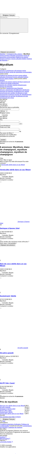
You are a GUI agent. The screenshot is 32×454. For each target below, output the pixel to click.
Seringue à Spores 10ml (9, 228)
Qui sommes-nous (5, 417)
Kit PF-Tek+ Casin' (7, 383)
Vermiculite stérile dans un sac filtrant (15, 170)
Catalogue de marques (15, 427)
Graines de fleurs (5, 58)
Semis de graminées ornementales (14, 56)
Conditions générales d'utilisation (10, 424)
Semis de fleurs (5, 55)
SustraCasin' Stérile (8, 296)
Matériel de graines (22, 57)
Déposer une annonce (8, 245)
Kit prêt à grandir (7, 353)
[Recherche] (14, 25)
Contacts (18, 417)
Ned (3, 421)
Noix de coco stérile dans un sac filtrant (12, 405)
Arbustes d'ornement (16, 55)
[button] (16, 42)
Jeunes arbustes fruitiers (18, 58)
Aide (13, 417)
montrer (3, 140)
